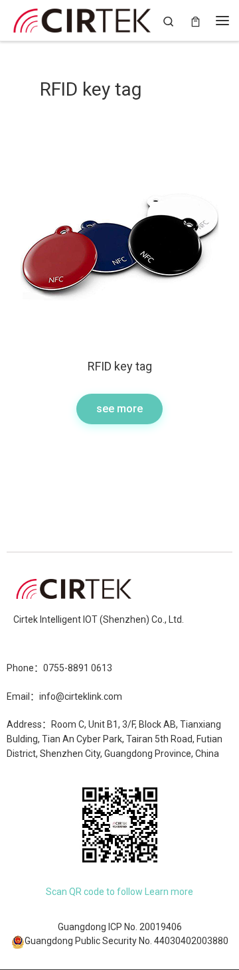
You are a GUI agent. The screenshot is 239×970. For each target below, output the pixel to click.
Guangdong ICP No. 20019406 (120, 927)
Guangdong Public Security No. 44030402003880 (126, 940)
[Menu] (222, 20)
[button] (119, 409)
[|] (82, 18)
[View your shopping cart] (195, 20)
